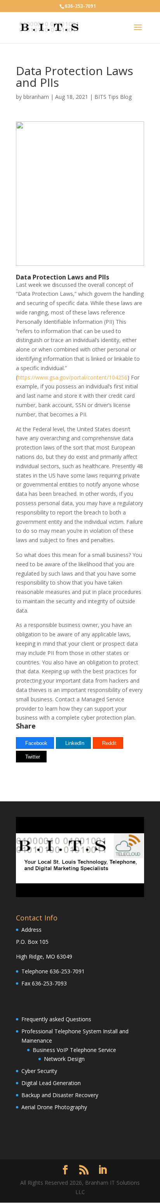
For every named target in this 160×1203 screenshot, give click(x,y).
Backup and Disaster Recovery (59, 1095)
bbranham (36, 96)
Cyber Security (39, 1071)
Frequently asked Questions (56, 1019)
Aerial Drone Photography (54, 1107)
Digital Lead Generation (51, 1083)
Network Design (64, 1059)
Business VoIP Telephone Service (74, 1050)
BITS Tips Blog (113, 96)
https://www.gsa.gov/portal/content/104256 (72, 377)
